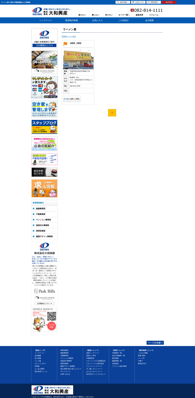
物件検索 (123, 2)
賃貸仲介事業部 (66, 361)
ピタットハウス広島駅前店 (95, 361)
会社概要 (149, 20)
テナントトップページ (94, 366)
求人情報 (38, 358)
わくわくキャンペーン (94, 371)
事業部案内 (64, 350)
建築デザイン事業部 (67, 366)
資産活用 (139, 15)
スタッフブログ (40, 363)
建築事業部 (64, 353)
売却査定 (115, 363)
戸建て (140, 361)
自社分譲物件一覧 (118, 356)
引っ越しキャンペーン (94, 369)
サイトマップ (65, 371)
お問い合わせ (65, 374)
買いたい (95, 15)
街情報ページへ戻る (69, 36)
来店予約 (169, 2)
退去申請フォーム (41, 371)
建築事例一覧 (117, 361)
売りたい (109, 15)
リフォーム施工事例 (119, 366)
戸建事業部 (64, 356)
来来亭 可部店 (75, 43)
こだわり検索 (143, 353)
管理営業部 (64, 363)
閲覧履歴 (154, 2)
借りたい (82, 15)
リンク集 (38, 361)
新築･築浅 (141, 356)
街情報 (37, 366)
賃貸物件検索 (71, 20)
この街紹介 (123, 20)
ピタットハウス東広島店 (95, 363)
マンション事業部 (66, 358)
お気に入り (97, 20)
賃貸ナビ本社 (91, 356)
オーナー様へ (124, 15)
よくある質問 (39, 369)
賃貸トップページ (92, 353)
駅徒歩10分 (142, 363)
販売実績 (115, 358)
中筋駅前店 (90, 358)
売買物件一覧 (117, 353)
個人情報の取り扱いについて (70, 369)
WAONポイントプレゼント (96, 374)
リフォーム (153, 15)
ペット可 (141, 358)
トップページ (45, 20)
